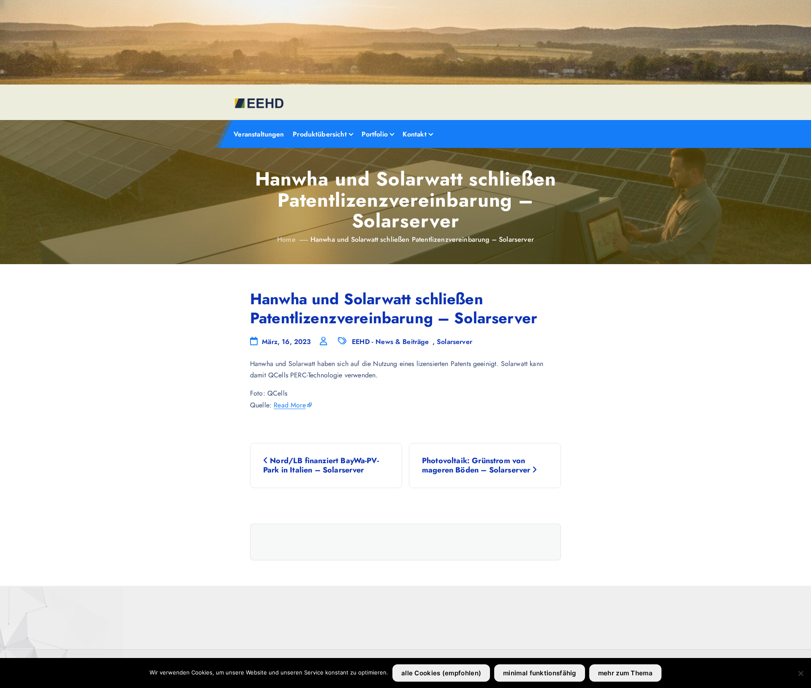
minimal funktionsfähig (539, 673)
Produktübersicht (320, 134)
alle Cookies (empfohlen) (441, 673)
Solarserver (454, 342)
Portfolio (375, 134)
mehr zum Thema (625, 673)
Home (286, 239)
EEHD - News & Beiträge (390, 342)
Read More (289, 405)
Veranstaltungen (259, 134)
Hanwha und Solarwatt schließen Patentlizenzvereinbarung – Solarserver (422, 239)
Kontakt (415, 134)
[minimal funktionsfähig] (800, 673)
